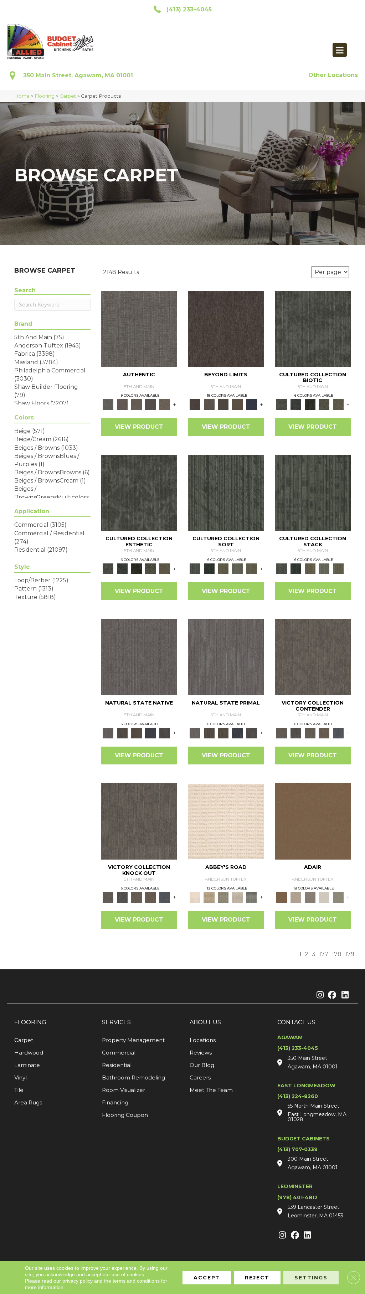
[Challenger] (313, 657)
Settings (311, 1277)
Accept (207, 1277)
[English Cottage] (338, 896)
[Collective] (310, 404)
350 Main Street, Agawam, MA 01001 (78, 75)
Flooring (45, 96)
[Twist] (252, 568)
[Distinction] (338, 404)
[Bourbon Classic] (313, 821)
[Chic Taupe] (237, 896)
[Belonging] (139, 657)
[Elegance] (324, 896)
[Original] (165, 732)
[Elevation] (223, 404)
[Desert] (209, 404)
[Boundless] (223, 896)
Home (22, 96)
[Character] (296, 404)
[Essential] (122, 732)
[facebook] (331, 995)
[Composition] (324, 404)
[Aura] (226, 821)
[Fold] (223, 568)
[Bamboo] (209, 896)
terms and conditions (136, 1281)
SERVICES (116, 1022)
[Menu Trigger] (340, 50)
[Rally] (324, 732)
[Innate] (151, 732)
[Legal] (151, 404)
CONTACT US (296, 1022)
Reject (257, 1277)
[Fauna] (237, 404)
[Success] (338, 732)
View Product (139, 426)
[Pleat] (237, 568)
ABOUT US (205, 1022)
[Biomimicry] (313, 328)
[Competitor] (310, 732)
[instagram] (318, 995)
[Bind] (226, 492)
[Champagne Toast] (296, 896)
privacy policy (77, 1281)
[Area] (226, 328)
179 (349, 954)
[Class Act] (310, 896)
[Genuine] (136, 404)
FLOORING (30, 1022)
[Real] (165, 404)
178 (336, 954)
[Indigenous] (136, 732)
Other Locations (333, 75)
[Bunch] (209, 568)
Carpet (68, 96)
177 (323, 954)
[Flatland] (252, 404)
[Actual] (139, 328)
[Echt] (122, 404)
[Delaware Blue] (252, 896)
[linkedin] (343, 995)
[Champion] (296, 732)
